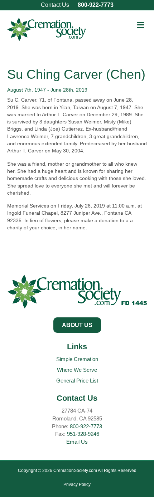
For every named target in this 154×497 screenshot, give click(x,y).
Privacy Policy (77, 484)
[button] (77, 325)
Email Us (77, 442)
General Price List (77, 380)
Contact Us (55, 5)
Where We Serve (77, 370)
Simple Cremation (77, 359)
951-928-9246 (83, 434)
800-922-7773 (96, 5)
